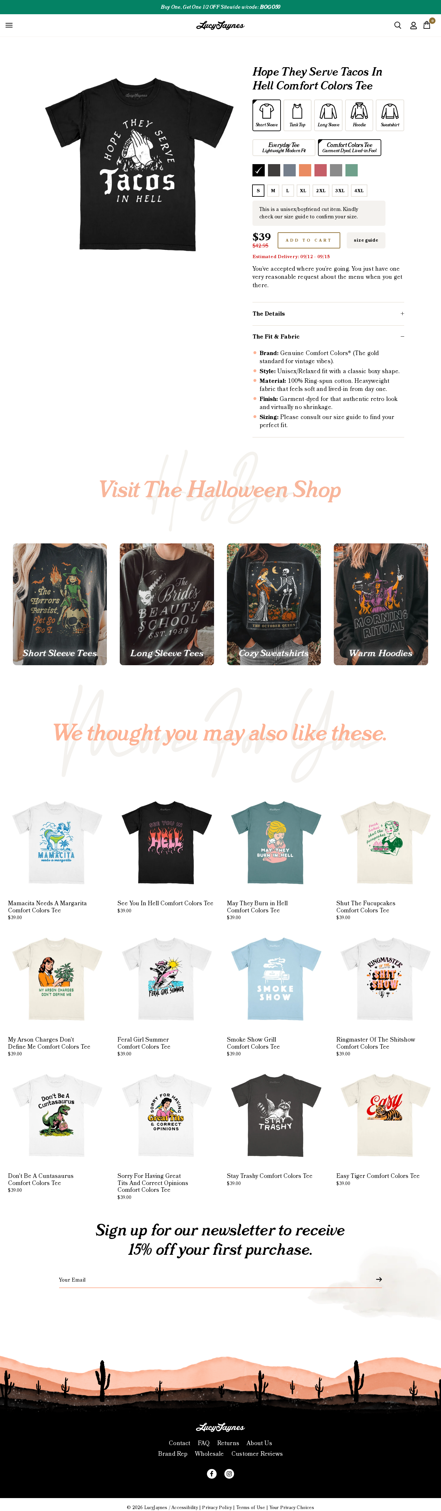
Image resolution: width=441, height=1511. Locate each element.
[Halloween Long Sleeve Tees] (167, 604)
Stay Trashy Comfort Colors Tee (270, 1179)
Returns (228, 1443)
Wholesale (209, 1454)
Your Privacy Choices (292, 1508)
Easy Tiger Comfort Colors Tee (378, 1179)
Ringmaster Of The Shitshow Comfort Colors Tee (375, 1046)
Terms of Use (250, 1508)
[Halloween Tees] (60, 604)
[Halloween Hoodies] (381, 604)
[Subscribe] (375, 1279)
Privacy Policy (217, 1508)
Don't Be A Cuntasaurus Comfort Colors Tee (41, 1183)
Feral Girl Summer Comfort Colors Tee (144, 1046)
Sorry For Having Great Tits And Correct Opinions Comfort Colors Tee (153, 1186)
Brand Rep (173, 1454)
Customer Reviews (257, 1454)
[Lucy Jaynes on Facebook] (212, 1474)
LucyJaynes (156, 1508)
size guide (366, 240)
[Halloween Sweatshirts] (274, 604)
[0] (427, 27)
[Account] (413, 30)
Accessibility (184, 1508)
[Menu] (9, 25)
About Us (259, 1443)
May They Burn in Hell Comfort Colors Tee (257, 910)
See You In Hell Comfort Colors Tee (165, 906)
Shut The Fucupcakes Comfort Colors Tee (365, 910)
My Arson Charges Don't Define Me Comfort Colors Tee (49, 1046)
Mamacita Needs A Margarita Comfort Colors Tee (47, 910)
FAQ (204, 1443)
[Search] (397, 27)
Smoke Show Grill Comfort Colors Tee (253, 1046)
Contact (179, 1443)
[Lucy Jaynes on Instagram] (229, 1474)
